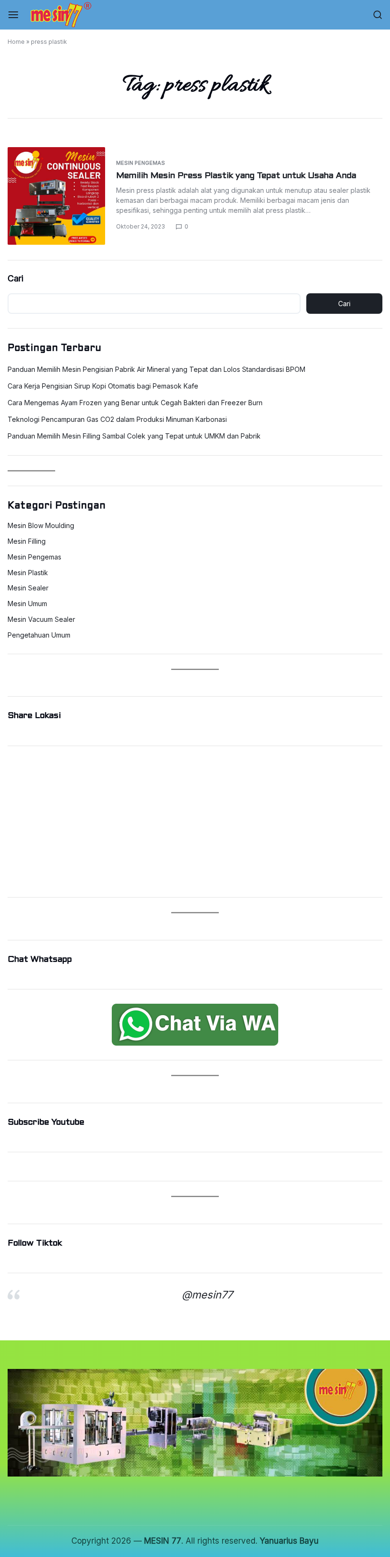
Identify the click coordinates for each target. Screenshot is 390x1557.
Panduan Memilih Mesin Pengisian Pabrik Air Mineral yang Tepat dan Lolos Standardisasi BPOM (156, 369)
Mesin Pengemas (140, 163)
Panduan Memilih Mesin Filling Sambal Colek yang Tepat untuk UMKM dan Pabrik (134, 436)
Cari (15, 278)
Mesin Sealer (28, 588)
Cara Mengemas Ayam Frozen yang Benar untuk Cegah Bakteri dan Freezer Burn (135, 403)
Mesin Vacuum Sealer (41, 619)
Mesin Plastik (28, 573)
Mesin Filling (27, 541)
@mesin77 (207, 1294)
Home (16, 41)
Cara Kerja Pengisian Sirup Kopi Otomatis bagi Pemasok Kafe (103, 386)
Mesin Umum (27, 604)
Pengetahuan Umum (39, 635)
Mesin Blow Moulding (41, 525)
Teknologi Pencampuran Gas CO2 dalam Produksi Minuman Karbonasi (117, 419)
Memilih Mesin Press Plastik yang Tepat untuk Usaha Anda (236, 176)
